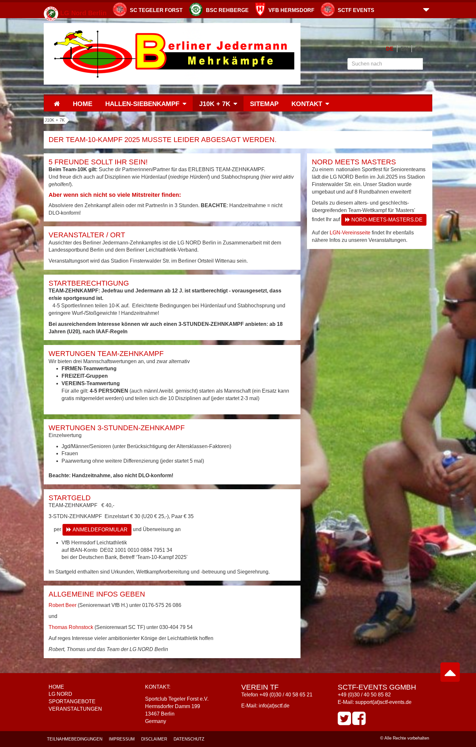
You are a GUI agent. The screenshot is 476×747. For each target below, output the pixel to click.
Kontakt (306, 103)
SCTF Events (356, 10)
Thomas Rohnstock (71, 627)
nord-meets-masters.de (387, 219)
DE (389, 49)
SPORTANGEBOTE (72, 701)
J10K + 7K (214, 103)
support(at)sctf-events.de (383, 702)
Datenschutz (189, 739)
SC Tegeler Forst (156, 10)
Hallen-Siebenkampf (142, 103)
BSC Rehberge (227, 10)
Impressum (122, 739)
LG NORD (60, 694)
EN (404, 49)
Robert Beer (62, 605)
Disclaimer (154, 739)
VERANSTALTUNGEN (75, 709)
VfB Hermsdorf (291, 10)
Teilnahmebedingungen (74, 739)
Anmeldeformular (100, 529)
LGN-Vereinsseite (350, 232)
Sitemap (264, 103)
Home (82, 103)
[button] (426, 9)
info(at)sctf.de (274, 705)
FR (418, 49)
